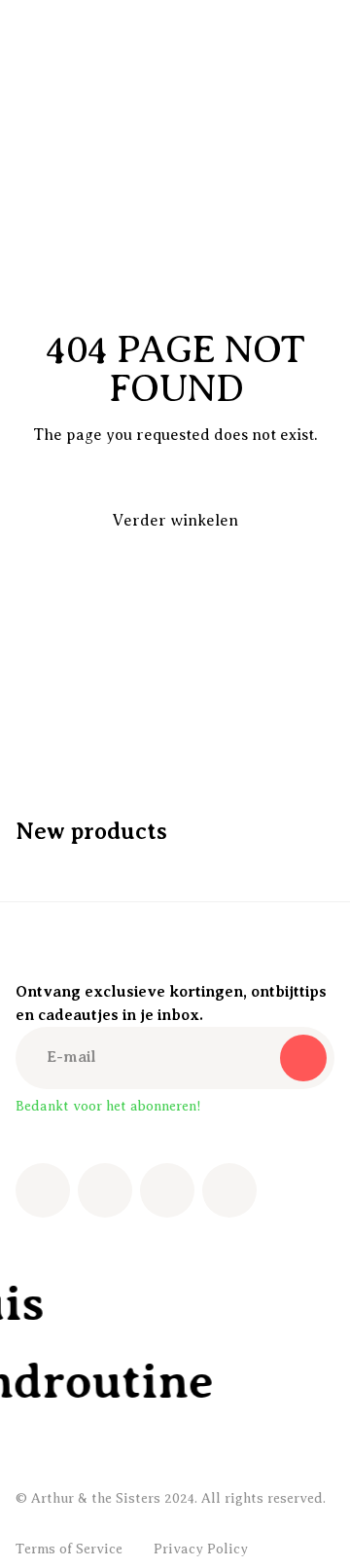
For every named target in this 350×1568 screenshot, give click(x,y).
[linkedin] (229, 1190)
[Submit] (303, 1058)
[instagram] (105, 1190)
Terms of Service (69, 1549)
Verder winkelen (175, 520)
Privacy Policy (201, 1549)
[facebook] (43, 1190)
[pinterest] (167, 1190)
